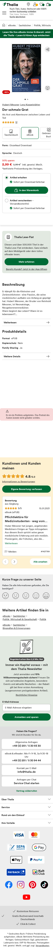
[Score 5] (46, 595)
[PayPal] (36, 860)
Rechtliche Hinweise (26, 694)
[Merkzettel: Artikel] (41, 4)
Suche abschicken (17, 17)
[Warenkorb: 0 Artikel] (48, 4)
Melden (12, 551)
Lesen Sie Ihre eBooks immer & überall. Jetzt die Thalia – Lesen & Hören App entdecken (26, 33)
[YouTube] (26, 897)
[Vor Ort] (28, 4)
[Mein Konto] (35, 4)
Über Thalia (7, 799)
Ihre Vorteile (8, 823)
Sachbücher (25, 25)
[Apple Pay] (16, 860)
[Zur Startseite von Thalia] (17, 4)
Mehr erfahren (26, 261)
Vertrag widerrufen (26, 790)
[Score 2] (15, 595)
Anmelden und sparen (26, 717)
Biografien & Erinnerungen (16, 628)
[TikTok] (44, 885)
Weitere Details (12, 356)
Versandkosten (42, 945)
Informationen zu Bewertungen (18, 481)
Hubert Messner (10, 104)
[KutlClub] (38, 873)
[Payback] (16, 873)
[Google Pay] (39, 848)
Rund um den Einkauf (12, 815)
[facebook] (9, 885)
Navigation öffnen (4, 13)
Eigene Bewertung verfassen (26, 489)
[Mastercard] (34, 835)
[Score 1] (5, 595)
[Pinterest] (32, 885)
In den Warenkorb (29, 190)
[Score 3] (26, 595)
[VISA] (18, 835)
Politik (43, 619)
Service (5, 807)
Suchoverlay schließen (26, 12)
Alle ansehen (40, 561)
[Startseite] (3, 25)
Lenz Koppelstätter (30, 104)
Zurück (5, 561)
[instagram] (20, 885)
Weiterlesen (10, 322)
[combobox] (6, 177)
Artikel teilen (47, 49)
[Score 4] (36, 595)
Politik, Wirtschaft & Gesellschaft (20, 619)
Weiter (14, 561)
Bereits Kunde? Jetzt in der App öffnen (26, 269)
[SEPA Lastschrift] (17, 848)
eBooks (12, 25)
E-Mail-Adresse (10, 701)
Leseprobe (47, 88)
